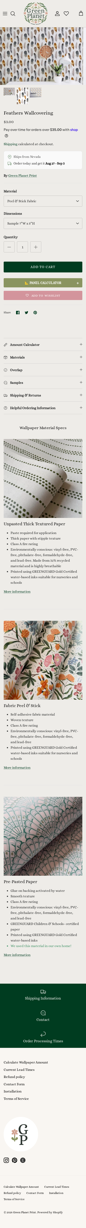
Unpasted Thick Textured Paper (34, 523)
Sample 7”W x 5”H (21, 223)
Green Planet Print (22, 175)
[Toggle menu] (5, 14)
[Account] (56, 14)
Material (10, 191)
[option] (43, 56)
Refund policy (14, 1077)
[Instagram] (6, 1160)
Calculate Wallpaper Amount (26, 1062)
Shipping (10, 144)
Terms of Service (16, 1099)
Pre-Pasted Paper (20, 881)
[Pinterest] (14, 1160)
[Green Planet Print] (36, 13)
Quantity (11, 237)
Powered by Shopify (50, 1212)
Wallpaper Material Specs (43, 427)
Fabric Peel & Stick (22, 705)
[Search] (15, 14)
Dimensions (13, 213)
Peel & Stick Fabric (21, 201)
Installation (13, 1091)
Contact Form (14, 1084)
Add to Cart (43, 267)
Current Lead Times (19, 1070)
